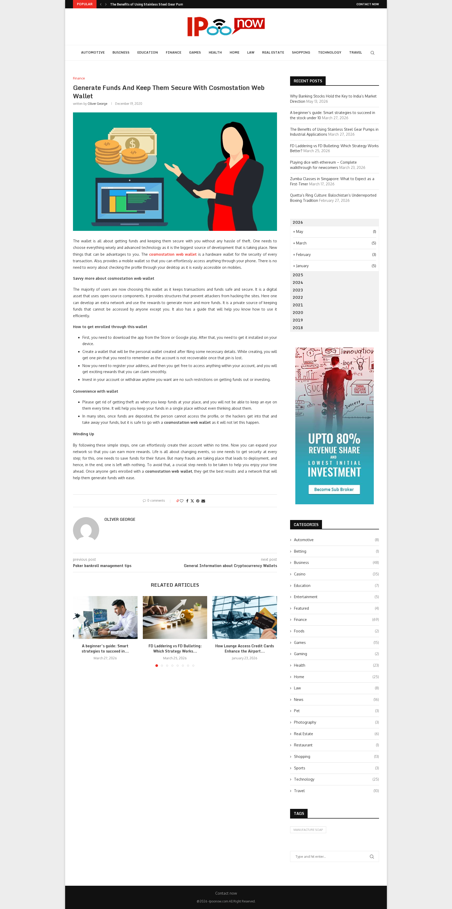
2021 (298, 305)
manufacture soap (308, 830)
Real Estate (273, 52)
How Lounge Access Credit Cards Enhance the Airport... (245, 648)
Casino (336, 574)
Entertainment (336, 596)
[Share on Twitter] (192, 501)
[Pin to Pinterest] (197, 501)
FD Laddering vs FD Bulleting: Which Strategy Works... (174, 648)
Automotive (93, 52)
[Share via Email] (203, 501)
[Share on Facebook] (187, 501)
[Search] (372, 52)
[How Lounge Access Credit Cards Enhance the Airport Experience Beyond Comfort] (244, 617)
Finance (173, 52)
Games (195, 52)
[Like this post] (181, 501)
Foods (336, 631)
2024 (298, 282)
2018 (298, 328)
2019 (298, 320)
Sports (336, 768)
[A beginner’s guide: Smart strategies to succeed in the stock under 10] (105, 617)
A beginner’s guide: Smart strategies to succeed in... (105, 648)
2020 (298, 313)
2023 (298, 290)
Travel (355, 52)
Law (250, 52)
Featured (336, 608)
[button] (101, 4)
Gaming (336, 653)
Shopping (301, 52)
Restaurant (336, 745)
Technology (329, 52)
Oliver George (97, 104)
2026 (298, 222)
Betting (336, 551)
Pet (336, 710)
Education (147, 52)
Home (234, 52)
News (336, 699)
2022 (298, 297)
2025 (298, 275)
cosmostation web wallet (173, 254)
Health (215, 52)
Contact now (368, 4)
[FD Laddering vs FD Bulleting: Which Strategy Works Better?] (175, 617)
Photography (336, 722)
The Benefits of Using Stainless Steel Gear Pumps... (150, 4)
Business (120, 52)
